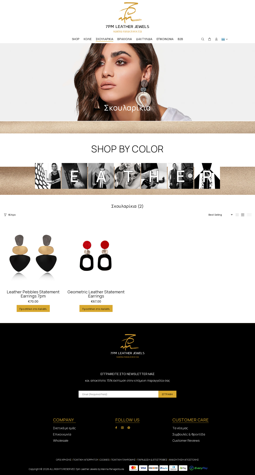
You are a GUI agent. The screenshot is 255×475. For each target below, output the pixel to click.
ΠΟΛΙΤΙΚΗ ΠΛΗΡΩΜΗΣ (123, 459)
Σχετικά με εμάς (64, 428)
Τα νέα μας (180, 428)
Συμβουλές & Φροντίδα (188, 434)
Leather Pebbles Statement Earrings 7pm (33, 294)
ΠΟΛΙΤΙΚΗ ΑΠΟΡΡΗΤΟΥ (86, 459)
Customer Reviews (186, 440)
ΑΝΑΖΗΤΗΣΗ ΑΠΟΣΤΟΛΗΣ (184, 459)
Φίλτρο (12, 214)
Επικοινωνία (62, 434)
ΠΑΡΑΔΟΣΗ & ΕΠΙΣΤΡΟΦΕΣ (152, 459)
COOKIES (104, 459)
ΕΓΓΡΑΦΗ (167, 394)
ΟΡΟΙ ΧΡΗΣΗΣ (63, 459)
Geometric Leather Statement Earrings (96, 294)
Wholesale (60, 440)
